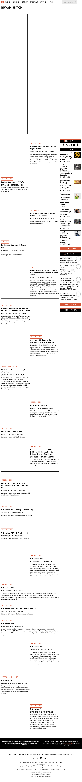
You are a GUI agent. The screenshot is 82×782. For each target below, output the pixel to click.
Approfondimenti (10, 366)
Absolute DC (7, 680)
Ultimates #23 (7, 624)
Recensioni (36, 143)
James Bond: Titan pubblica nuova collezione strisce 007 (66, 212)
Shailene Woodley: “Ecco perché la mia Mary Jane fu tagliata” (65, 223)
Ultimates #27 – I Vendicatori (14, 533)
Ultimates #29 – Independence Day (17, 510)
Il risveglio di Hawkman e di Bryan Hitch (43, 148)
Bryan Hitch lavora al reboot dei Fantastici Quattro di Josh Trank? (44, 273)
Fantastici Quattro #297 (12, 432)
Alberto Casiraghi (48, 457)
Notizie (5, 242)
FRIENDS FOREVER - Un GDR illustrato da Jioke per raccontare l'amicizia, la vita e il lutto (70, 285)
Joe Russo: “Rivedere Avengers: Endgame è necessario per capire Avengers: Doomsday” (66, 170)
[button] (75, 2)
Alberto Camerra (47, 408)
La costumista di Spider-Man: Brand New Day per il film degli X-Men (66, 156)
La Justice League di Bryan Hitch (13, 246)
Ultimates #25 (7, 588)
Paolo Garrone (18, 434)
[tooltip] (63, 145)
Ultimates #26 (36, 559)
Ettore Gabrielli (48, 712)
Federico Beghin (49, 151)
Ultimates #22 (36, 647)
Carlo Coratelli (46, 277)
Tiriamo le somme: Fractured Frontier (67, 271)
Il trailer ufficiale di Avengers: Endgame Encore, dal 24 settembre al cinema (65, 237)
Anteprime (36, 210)
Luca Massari (48, 562)
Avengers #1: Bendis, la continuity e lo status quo (42, 341)
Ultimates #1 (36, 709)
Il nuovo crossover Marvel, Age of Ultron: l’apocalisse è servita (15, 310)
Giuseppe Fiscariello (20, 683)
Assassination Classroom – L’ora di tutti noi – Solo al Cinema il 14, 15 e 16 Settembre (66, 185)
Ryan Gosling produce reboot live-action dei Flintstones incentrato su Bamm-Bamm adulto (65, 199)
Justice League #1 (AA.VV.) (13, 182)
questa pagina (68, 743)
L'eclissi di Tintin (66, 297)
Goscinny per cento (68, 260)
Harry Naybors (19, 375)
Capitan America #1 (39, 405)
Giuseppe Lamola (17, 185)
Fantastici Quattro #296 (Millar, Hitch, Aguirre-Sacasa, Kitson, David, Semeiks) (44, 452)
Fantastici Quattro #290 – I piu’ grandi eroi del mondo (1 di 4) (14, 486)
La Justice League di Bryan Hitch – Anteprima (42, 215)
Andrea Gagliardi (48, 218)
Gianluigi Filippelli (20, 313)
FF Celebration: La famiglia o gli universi (14, 371)
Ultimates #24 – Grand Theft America (18, 609)
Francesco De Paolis (49, 345)
